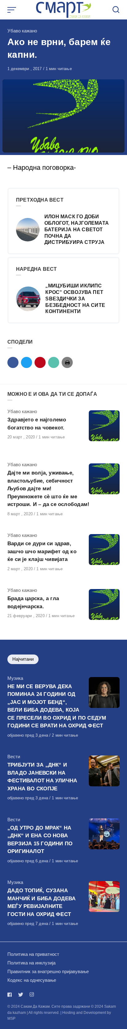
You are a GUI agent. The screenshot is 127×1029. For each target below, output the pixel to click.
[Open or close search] (116, 10)
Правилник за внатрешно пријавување (48, 971)
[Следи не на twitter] (21, 994)
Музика (15, 678)
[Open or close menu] (12, 10)
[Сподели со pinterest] (40, 362)
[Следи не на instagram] (31, 994)
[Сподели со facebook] (12, 362)
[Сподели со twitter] (26, 362)
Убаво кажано (22, 30)
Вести (13, 756)
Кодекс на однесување (31, 980)
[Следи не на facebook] (10, 994)
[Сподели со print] (67, 362)
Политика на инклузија (31, 962)
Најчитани (23, 659)
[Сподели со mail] (53, 362)
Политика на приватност (33, 954)
